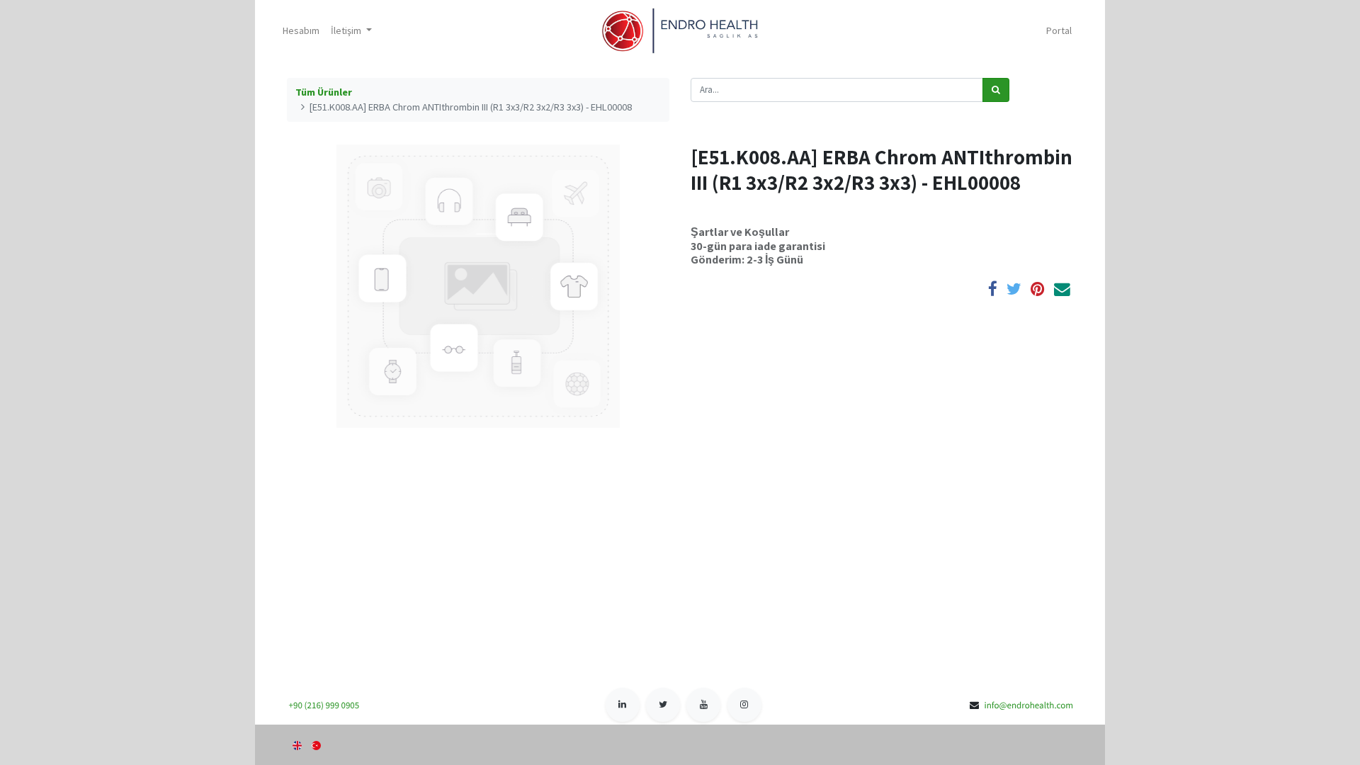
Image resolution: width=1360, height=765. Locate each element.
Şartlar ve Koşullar (740, 231)
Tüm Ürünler (323, 92)
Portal (1059, 30)
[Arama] (995, 90)
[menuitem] (301, 31)
